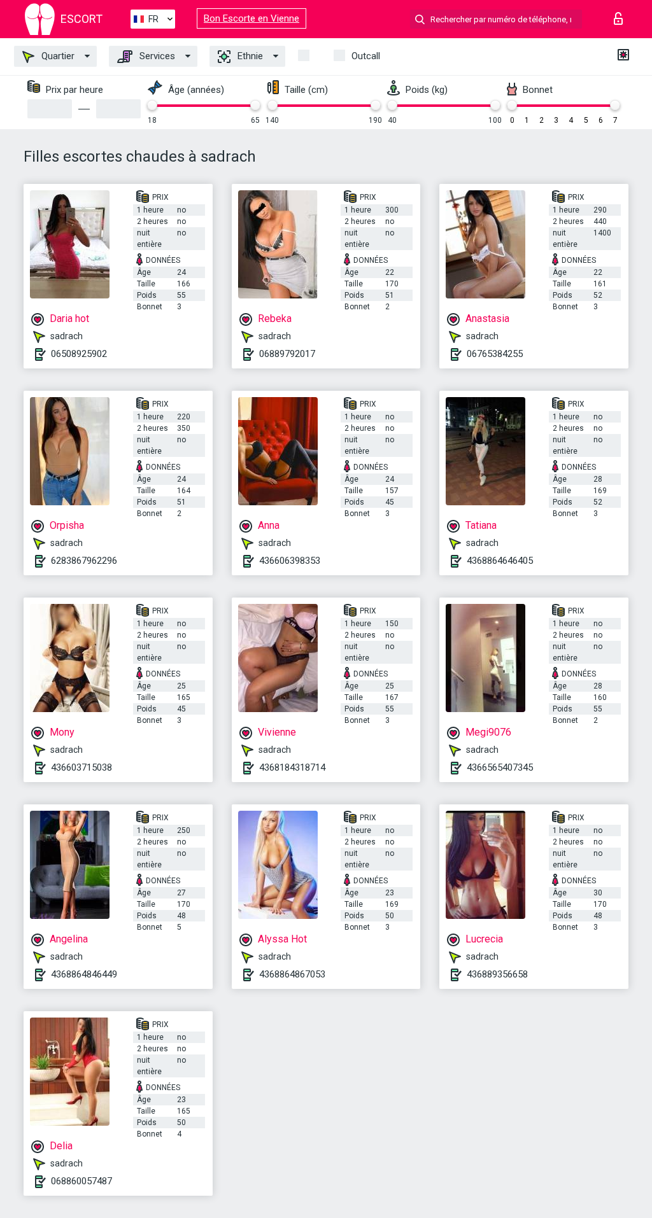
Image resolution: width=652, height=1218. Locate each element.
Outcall (365, 56)
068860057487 (81, 1181)
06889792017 (287, 354)
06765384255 (495, 354)
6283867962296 (84, 560)
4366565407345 (500, 767)
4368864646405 (500, 560)
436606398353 (289, 560)
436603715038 (81, 767)
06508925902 (79, 354)
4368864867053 (292, 974)
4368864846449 (84, 974)
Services (156, 56)
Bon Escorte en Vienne (251, 18)
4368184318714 (292, 767)
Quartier (56, 56)
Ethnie (249, 56)
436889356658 (497, 974)
